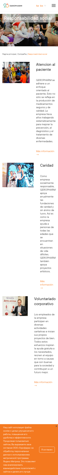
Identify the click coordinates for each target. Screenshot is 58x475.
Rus (37, 6)
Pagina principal (9, 54)
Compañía (22, 54)
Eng (41, 6)
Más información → (46, 285)
